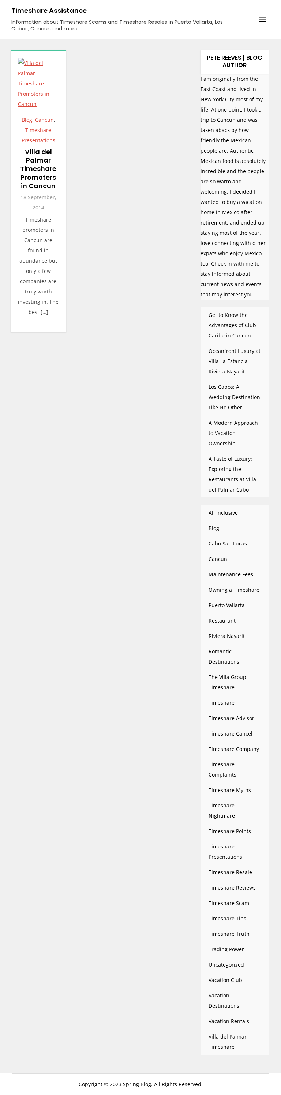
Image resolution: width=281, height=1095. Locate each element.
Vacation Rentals (229, 1021)
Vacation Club (225, 980)
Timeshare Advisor (231, 718)
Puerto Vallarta (227, 605)
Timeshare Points (230, 831)
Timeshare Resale (230, 872)
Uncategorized (226, 964)
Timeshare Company (234, 748)
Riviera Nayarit (227, 635)
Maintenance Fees (231, 574)
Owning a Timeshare (234, 589)
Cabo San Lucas (228, 543)
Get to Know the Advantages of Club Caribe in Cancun (232, 325)
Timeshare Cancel (230, 733)
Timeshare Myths (230, 789)
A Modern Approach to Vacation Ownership (233, 433)
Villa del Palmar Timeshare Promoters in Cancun (38, 169)
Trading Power (226, 949)
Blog (27, 119)
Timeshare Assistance (49, 10)
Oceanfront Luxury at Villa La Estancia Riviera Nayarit (235, 361)
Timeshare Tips (227, 918)
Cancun (44, 119)
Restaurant (222, 620)
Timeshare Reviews (232, 887)
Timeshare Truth (229, 933)
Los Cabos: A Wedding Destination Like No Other (234, 397)
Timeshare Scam (229, 902)
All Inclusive (223, 512)
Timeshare (222, 702)
